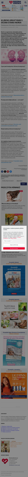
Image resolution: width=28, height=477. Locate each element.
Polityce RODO (13, 238)
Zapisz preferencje (14, 244)
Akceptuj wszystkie (14, 248)
